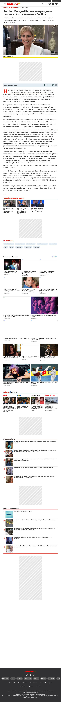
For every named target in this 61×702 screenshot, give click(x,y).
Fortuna (36, 678)
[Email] (56, 85)
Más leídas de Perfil (11, 509)
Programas (28, 247)
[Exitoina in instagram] (50, 4)
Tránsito (38, 686)
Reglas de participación (26, 686)
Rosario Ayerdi (20, 244)
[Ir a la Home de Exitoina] (13, 4)
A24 (6, 247)
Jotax (11, 247)
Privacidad (43, 682)
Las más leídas (9, 439)
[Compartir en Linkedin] (53, 85)
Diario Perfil (5, 678)
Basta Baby (52, 244)
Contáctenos (33, 682)
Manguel (54, 130)
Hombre (43, 678)
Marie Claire (28, 678)
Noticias (19, 678)
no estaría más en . (27, 92)
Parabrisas (51, 678)
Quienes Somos (22, 682)
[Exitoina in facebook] (53, 4)
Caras (13, 678)
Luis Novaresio (30, 244)
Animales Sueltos (42, 244)
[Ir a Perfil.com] (54, 1)
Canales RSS (12, 682)
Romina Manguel (9, 244)
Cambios (36, 247)
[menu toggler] (4, 4)
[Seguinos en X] (56, 4)
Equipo (50, 682)
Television (19, 247)
